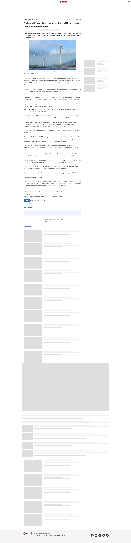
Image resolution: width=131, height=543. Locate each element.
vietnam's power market (35, 204)
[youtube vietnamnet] (96, 535)
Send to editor (103, 539)
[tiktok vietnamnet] (99, 535)
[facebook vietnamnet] (92, 535)
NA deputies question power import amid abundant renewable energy (43, 196)
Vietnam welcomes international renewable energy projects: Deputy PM (44, 191)
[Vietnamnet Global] (67, 2)
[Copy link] (34, 30)
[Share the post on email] (31, 30)
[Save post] (37, 30)
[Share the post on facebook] (25, 30)
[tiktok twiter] (103, 535)
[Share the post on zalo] (28, 30)
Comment (27, 200)
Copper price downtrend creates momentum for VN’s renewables (42, 194)
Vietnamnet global (30, 19)
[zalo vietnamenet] (107, 535)
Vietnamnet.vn (7, 1)
